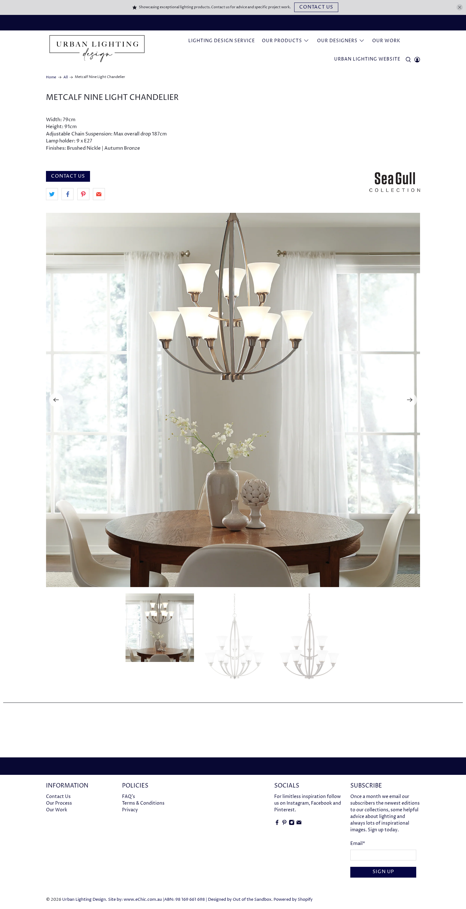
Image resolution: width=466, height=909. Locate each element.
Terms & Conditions (143, 803)
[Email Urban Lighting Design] (299, 824)
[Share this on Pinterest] (83, 194)
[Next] (410, 400)
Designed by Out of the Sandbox (239, 899)
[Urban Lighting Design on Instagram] (291, 824)
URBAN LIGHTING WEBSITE (367, 59)
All (65, 77)
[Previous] (56, 400)
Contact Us (316, 7)
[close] (459, 7)
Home (51, 77)
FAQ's (128, 797)
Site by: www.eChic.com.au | (136, 899)
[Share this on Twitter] (52, 194)
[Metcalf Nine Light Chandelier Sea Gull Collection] (233, 400)
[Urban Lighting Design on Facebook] (277, 824)
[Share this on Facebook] (67, 194)
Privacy (130, 810)
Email (357, 843)
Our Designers (337, 41)
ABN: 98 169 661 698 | (185, 899)
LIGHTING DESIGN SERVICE (221, 41)
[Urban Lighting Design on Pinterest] (284, 824)
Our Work (386, 41)
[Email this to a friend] (99, 194)
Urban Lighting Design (84, 899)
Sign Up (383, 871)
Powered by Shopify (293, 899)
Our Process (59, 803)
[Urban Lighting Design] (97, 49)
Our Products (282, 41)
